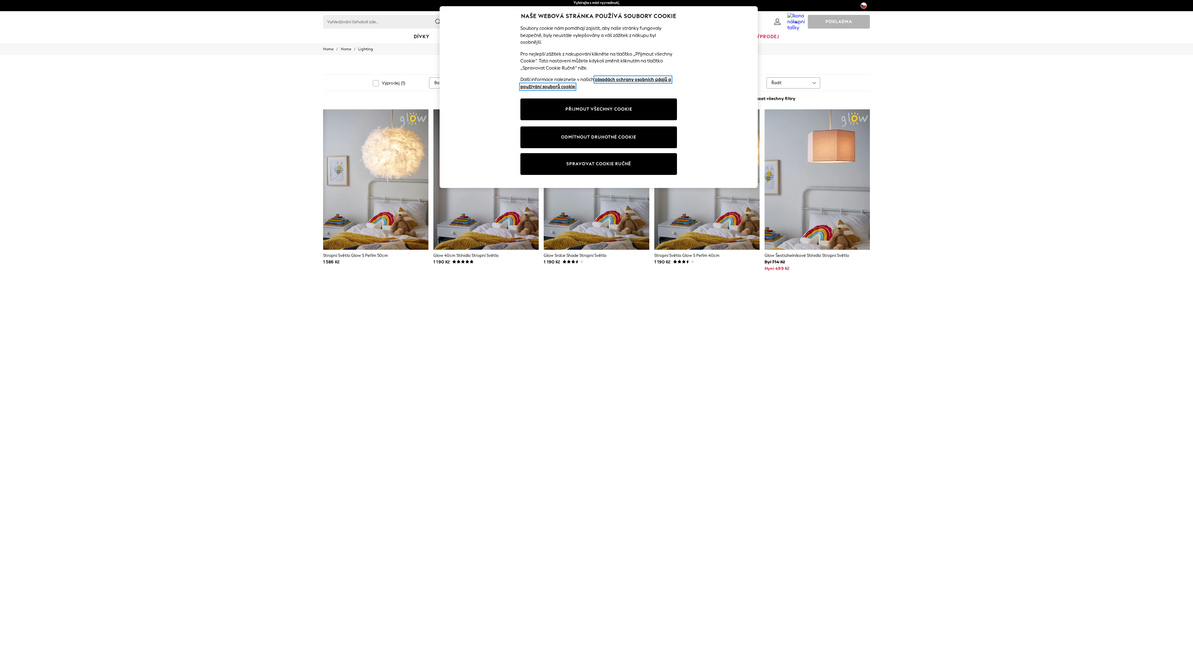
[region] (599, 97)
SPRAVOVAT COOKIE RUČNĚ (598, 164)
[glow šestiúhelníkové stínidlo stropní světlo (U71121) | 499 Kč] (817, 179)
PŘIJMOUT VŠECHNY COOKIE (598, 109)
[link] (777, 22)
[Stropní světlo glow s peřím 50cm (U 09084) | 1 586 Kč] (375, 179)
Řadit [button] (776, 82)
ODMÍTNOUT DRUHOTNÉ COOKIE (598, 137)
